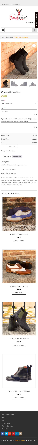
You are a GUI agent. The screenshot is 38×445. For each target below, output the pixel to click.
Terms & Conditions (7, 426)
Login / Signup (16, 4)
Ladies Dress (9, 37)
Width (3, 108)
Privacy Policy (6, 423)
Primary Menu (3, 30)
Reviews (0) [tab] (17, 156)
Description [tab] (7, 156)
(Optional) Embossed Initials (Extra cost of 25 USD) (16, 119)
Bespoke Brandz (20, 440)
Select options (19, 240)
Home (3, 37)
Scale (3, 100)
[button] (34, 45)
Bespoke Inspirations (8, 414)
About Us (4, 417)
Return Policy (6, 429)
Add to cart (12, 146)
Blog (3, 420)
